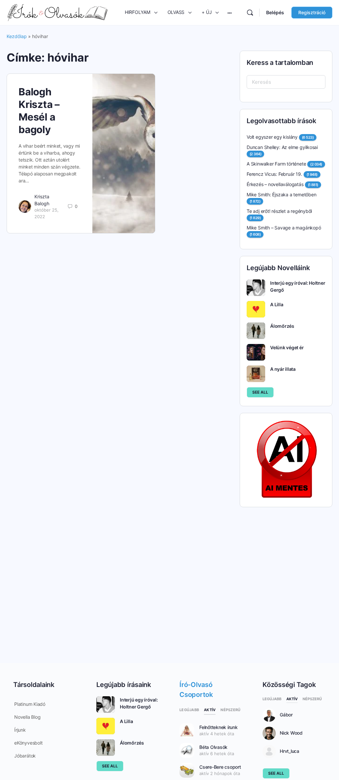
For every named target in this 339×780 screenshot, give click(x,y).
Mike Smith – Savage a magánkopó (284, 227)
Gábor (286, 714)
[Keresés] (250, 13)
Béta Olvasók (213, 747)
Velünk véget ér (287, 347)
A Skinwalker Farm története (276, 164)
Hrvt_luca (289, 751)
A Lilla (276, 304)
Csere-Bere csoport (220, 767)
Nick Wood (291, 733)
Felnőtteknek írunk (218, 727)
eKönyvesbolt (28, 743)
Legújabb (189, 709)
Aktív (210, 709)
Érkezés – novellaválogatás (275, 184)
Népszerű (230, 709)
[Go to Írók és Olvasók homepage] (57, 12)
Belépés (275, 12)
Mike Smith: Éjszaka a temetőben (281, 194)
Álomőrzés (282, 326)
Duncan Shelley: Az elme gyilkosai (282, 147)
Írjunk (20, 730)
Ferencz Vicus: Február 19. (274, 174)
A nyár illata (283, 369)
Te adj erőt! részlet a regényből (279, 211)
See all (260, 392)
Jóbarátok (25, 755)
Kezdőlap (17, 36)
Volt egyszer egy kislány (272, 137)
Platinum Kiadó (29, 704)
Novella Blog (27, 717)
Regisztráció (311, 12)
